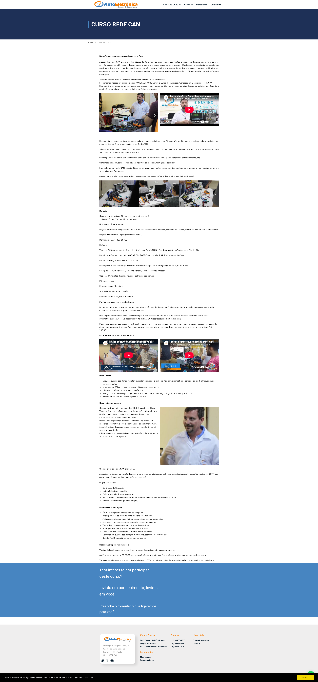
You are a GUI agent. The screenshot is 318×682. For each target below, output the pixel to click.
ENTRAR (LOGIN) (170, 4)
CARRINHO (216, 4)
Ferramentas (201, 4)
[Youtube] (112, 660)
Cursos (187, 4)
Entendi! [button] (305, 677)
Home (90, 42)
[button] (102, 115)
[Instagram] (107, 660)
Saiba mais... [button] (89, 677)
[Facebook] (102, 660)
